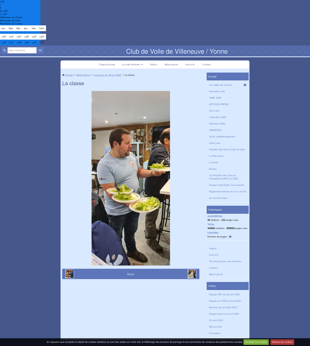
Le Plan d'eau (216, 155)
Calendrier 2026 (217, 117)
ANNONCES (215, 130)
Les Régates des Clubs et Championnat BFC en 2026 (223, 177)
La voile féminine (131, 64)
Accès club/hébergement (222, 136)
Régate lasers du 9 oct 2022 (224, 313)
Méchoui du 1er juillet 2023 (223, 307)
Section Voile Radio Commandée (226, 185)
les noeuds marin (218, 198)
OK (40, 50)
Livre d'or (190, 64)
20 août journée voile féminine (225, 261)
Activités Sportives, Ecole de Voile (227, 149)
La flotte (213, 162)
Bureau (213, 168)
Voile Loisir (214, 143)
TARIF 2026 (215, 97)
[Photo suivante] (193, 274)
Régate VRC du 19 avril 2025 (224, 294)
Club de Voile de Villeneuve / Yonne (177, 50)
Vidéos (153, 64)
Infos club (214, 110)
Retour (130, 273)
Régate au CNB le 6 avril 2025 (225, 300)
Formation (214, 333)
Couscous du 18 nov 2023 (107, 75)
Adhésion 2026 (217, 123)
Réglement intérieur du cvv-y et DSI (227, 191)
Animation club (217, 91)
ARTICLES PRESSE (219, 104)
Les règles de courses (227, 84)
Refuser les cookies (282, 342)
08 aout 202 (215, 326)
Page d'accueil (107, 64)
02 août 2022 (216, 320)
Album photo (171, 64)
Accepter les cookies (256, 342)
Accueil (69, 75)
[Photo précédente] (68, 274)
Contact (206, 64)
